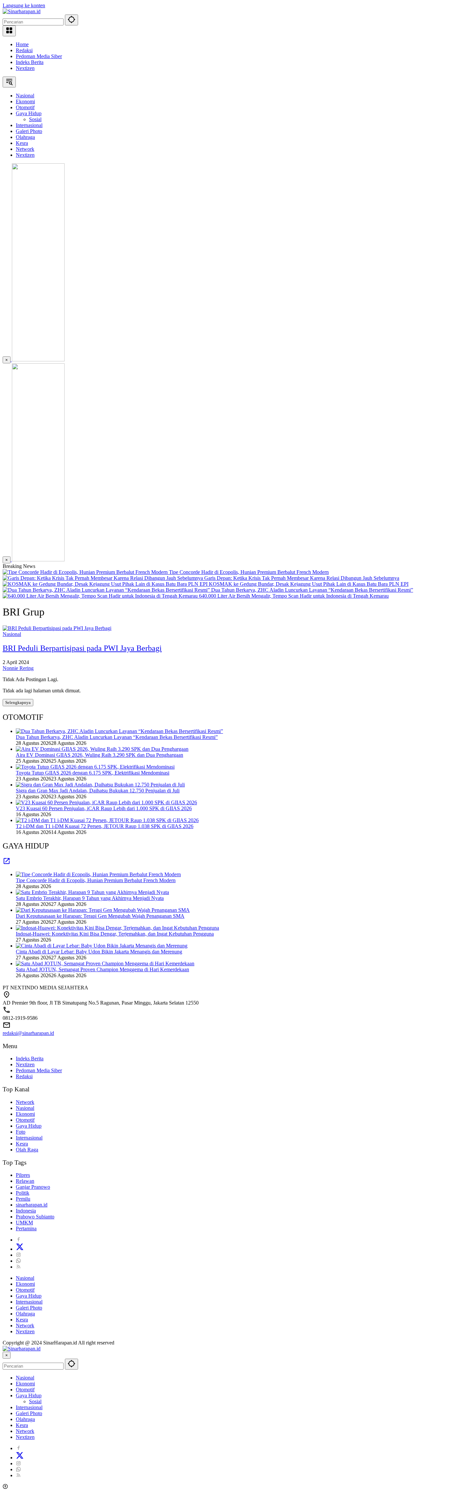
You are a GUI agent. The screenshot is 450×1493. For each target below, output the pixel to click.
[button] (71, 20)
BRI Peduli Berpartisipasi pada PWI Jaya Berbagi (82, 648)
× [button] (6, 1355)
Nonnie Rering (18, 668)
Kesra (22, 1143)
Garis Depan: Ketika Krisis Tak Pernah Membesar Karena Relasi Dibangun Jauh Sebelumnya (301, 578)
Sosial (35, 1401)
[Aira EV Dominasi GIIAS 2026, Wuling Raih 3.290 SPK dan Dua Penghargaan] (102, 749)
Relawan (25, 1181)
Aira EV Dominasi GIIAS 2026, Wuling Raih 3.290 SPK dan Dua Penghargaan (99, 755)
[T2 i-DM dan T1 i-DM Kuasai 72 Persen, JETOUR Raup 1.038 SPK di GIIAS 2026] (107, 820)
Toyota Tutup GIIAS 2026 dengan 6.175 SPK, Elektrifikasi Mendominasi (92, 773)
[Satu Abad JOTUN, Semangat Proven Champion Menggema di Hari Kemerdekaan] (105, 963)
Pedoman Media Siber (39, 56)
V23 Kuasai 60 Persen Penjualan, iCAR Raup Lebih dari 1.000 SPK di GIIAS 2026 (104, 808)
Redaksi (24, 50)
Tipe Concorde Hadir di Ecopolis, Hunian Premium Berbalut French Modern (249, 572)
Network (25, 1102)
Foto (20, 1132)
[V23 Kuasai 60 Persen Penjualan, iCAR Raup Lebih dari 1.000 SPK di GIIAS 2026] (106, 802)
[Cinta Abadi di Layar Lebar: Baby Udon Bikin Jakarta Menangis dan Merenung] (101, 945)
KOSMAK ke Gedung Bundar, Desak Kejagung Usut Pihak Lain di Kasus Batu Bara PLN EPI (308, 584)
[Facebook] (18, 1240)
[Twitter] (20, 1249)
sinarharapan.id (31, 1205)
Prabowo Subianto (35, 1216)
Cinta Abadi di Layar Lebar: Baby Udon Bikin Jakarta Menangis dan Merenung (99, 951)
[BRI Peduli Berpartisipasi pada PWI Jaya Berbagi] (57, 628)
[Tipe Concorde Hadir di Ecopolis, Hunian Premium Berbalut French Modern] (86, 572)
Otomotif (25, 1120)
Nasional (12, 634)
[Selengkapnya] (7, 863)
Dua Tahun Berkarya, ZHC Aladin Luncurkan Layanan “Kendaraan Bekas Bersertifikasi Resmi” (312, 590)
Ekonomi (25, 1114)
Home (22, 44)
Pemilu (23, 1199)
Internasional (29, 1138)
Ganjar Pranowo (33, 1187)
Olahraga (25, 1313)
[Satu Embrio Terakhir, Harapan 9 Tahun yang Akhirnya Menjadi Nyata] (92, 892)
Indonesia (26, 1210)
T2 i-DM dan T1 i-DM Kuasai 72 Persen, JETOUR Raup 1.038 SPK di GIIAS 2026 (104, 826)
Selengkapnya (18, 702)
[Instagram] (18, 1255)
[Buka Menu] (9, 30)
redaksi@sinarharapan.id (28, 1033)
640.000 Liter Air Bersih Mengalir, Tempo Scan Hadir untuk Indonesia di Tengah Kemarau (294, 596)
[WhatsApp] (18, 1261)
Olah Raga (27, 1149)
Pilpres (23, 1175)
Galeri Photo (29, 1308)
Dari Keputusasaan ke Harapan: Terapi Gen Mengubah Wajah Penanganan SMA (100, 916)
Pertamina (26, 1228)
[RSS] (18, 1267)
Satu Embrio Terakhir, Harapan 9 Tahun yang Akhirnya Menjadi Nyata (90, 898)
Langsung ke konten (24, 5)
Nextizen (25, 68)
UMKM (24, 1222)
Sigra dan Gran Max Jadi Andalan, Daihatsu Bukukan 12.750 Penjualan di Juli (98, 790)
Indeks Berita (29, 62)
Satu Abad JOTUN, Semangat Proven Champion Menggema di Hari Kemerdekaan (102, 969)
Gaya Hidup (29, 1126)
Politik (22, 1193)
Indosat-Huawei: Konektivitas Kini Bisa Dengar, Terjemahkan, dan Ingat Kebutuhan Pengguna (115, 934)
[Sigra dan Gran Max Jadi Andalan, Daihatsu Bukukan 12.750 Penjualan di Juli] (100, 784)
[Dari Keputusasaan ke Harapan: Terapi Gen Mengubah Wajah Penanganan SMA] (103, 910)
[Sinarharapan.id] (22, 11)
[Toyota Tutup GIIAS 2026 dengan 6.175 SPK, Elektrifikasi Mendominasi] (95, 767)
